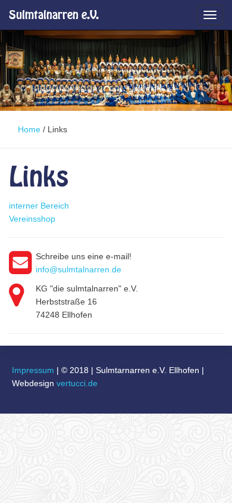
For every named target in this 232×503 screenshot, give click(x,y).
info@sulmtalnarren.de (78, 269)
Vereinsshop (32, 218)
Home (29, 129)
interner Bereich (39, 205)
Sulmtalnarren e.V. (54, 14)
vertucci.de (77, 383)
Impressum (33, 370)
